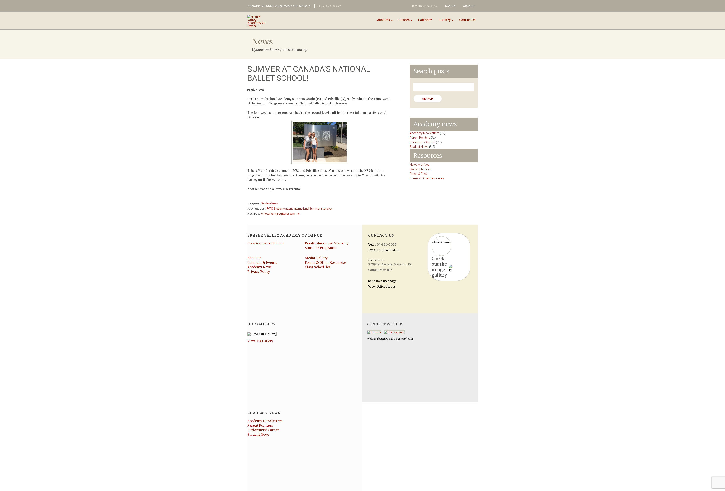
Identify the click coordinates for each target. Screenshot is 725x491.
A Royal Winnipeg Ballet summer (280, 213)
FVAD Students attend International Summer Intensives (300, 208)
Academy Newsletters (424, 133)
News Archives (419, 164)
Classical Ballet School (265, 243)
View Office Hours (382, 286)
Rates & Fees (418, 174)
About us (254, 258)
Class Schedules (420, 169)
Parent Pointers (420, 137)
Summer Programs (320, 248)
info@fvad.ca (389, 250)
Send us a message (382, 281)
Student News (269, 203)
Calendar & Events (262, 263)
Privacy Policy (258, 272)
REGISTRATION (424, 6)
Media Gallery (316, 258)
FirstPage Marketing (401, 338)
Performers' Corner (422, 142)
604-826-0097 (329, 6)
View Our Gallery (260, 341)
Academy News (259, 267)
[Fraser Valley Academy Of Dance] (273, 21)
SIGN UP (469, 6)
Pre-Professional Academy (327, 243)
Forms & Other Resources (427, 178)
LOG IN (450, 6)
